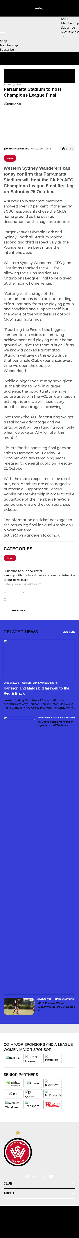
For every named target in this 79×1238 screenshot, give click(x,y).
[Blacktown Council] (53, 1083)
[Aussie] (33, 1083)
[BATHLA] (13, 1058)
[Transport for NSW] (33, 1104)
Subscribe (18, 610)
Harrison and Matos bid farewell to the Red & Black (36, 690)
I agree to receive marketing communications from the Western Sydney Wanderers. (41, 599)
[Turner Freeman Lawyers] (33, 1058)
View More (69, 632)
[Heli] (13, 1093)
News (19, 84)
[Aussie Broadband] (13, 1083)
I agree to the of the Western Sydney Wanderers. (39, 591)
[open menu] (3, 34)
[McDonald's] (53, 1093)
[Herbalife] (53, 1058)
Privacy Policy (33, 589)
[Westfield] (53, 1104)
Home (7, 84)
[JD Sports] (33, 1093)
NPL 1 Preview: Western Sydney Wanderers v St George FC (56, 1007)
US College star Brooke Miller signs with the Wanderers (55, 723)
